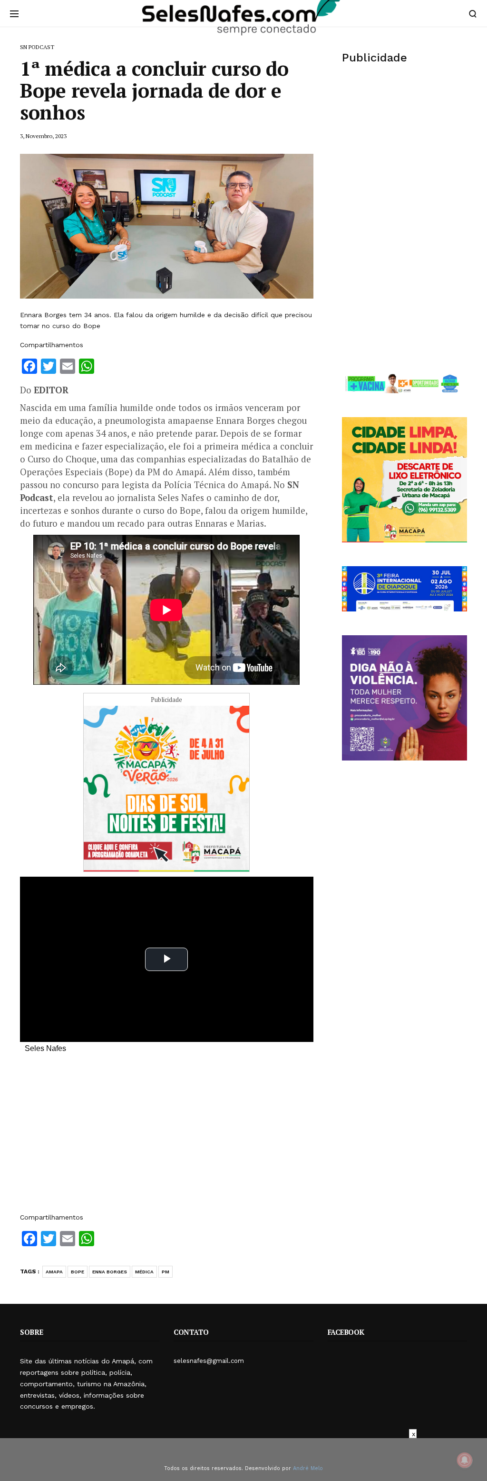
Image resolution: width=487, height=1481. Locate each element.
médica (144, 1271)
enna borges (109, 1271)
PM (165, 1271)
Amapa (54, 1271)
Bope (77, 1271)
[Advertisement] (166, 1137)
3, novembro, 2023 (43, 136)
